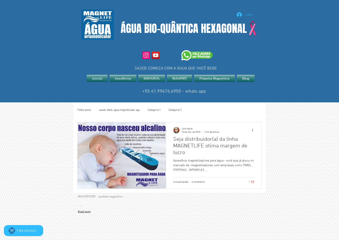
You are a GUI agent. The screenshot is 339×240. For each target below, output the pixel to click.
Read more (84, 211)
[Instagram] (146, 55)
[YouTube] (155, 55)
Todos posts (84, 110)
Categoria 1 (154, 110)
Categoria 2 (175, 110)
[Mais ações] (254, 130)
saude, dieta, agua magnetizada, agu (119, 110)
